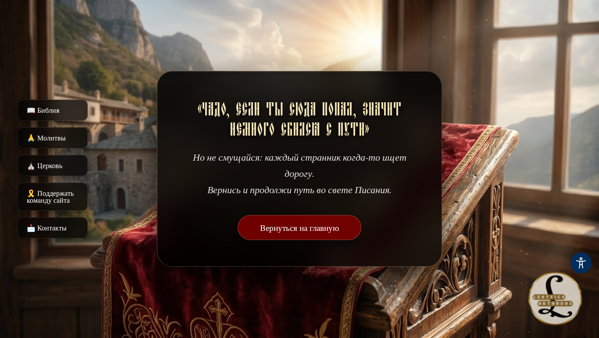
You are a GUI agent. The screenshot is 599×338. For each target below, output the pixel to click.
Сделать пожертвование (300, 254)
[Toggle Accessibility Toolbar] (581, 263)
